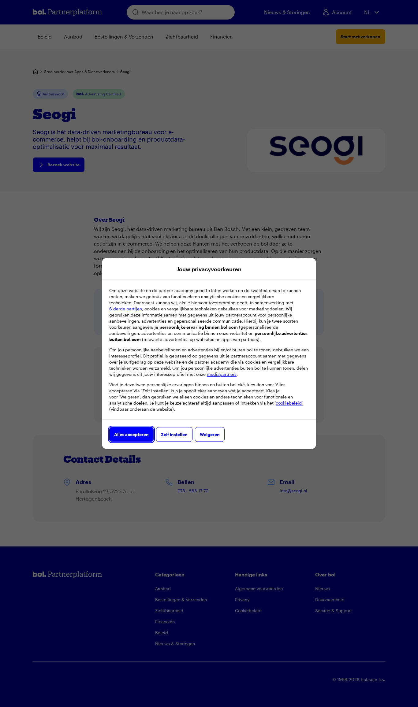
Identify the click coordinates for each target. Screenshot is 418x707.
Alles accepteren (131, 434)
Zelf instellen (174, 434)
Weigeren (210, 434)
